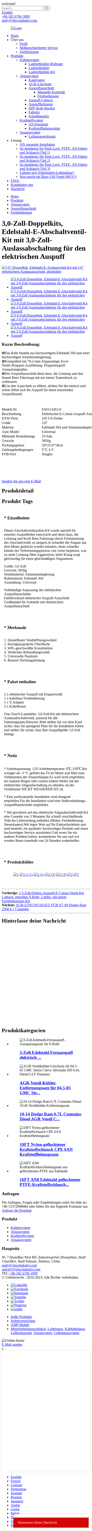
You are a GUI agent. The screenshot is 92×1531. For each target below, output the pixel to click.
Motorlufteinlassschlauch (28, 1329)
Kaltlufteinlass (75, 1329)
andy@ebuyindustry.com (19, 1265)
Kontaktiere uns (22, 185)
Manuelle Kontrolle (51, 92)
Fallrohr (34, 112)
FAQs (15, 181)
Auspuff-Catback (41, 100)
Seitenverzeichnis (23, 1321)
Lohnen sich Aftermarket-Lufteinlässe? (47, 173)
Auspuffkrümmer (41, 104)
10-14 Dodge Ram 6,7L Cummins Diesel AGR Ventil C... (50, 1116)
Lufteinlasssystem (66, 1333)
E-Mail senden (12, 1344)
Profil (23, 44)
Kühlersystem (29, 60)
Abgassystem (29, 76)
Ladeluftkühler (39, 68)
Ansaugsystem (30, 132)
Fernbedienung (48, 96)
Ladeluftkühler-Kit (42, 72)
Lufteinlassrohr (21, 1333)
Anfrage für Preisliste (17, 1210)
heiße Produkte (21, 1317)
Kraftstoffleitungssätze (44, 128)
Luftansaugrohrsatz (42, 136)
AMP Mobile (20, 1325)
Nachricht (18, 189)
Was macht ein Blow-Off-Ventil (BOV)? (48, 177)
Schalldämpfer (39, 116)
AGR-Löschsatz (40, 84)
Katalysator (37, 80)
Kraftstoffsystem (31, 120)
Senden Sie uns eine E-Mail (21, 481)
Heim (15, 36)
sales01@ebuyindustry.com (21, 1269)
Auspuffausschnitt (41, 88)
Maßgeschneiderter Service (39, 48)
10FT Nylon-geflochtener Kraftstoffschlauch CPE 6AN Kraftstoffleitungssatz (46, 1149)
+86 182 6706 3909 (23, 1273)
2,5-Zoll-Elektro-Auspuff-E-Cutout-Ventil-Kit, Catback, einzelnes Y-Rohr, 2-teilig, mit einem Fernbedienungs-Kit (43, 897)
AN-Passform (38, 124)
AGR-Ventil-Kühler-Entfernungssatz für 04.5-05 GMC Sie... (45, 1088)
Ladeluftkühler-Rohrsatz (46, 64)
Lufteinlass (55, 1329)
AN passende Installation (37, 144)
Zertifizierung (29, 52)
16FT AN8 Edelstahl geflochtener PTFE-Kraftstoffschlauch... (50, 1182)
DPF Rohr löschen (42, 108)
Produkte (17, 56)
